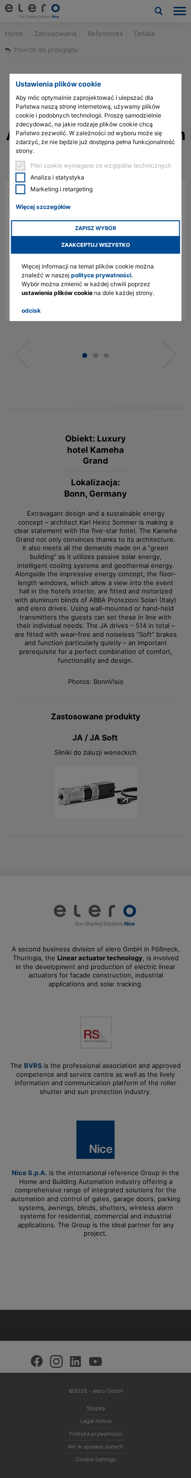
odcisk (31, 310)
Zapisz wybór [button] (95, 228)
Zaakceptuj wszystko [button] (95, 245)
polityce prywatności (101, 275)
